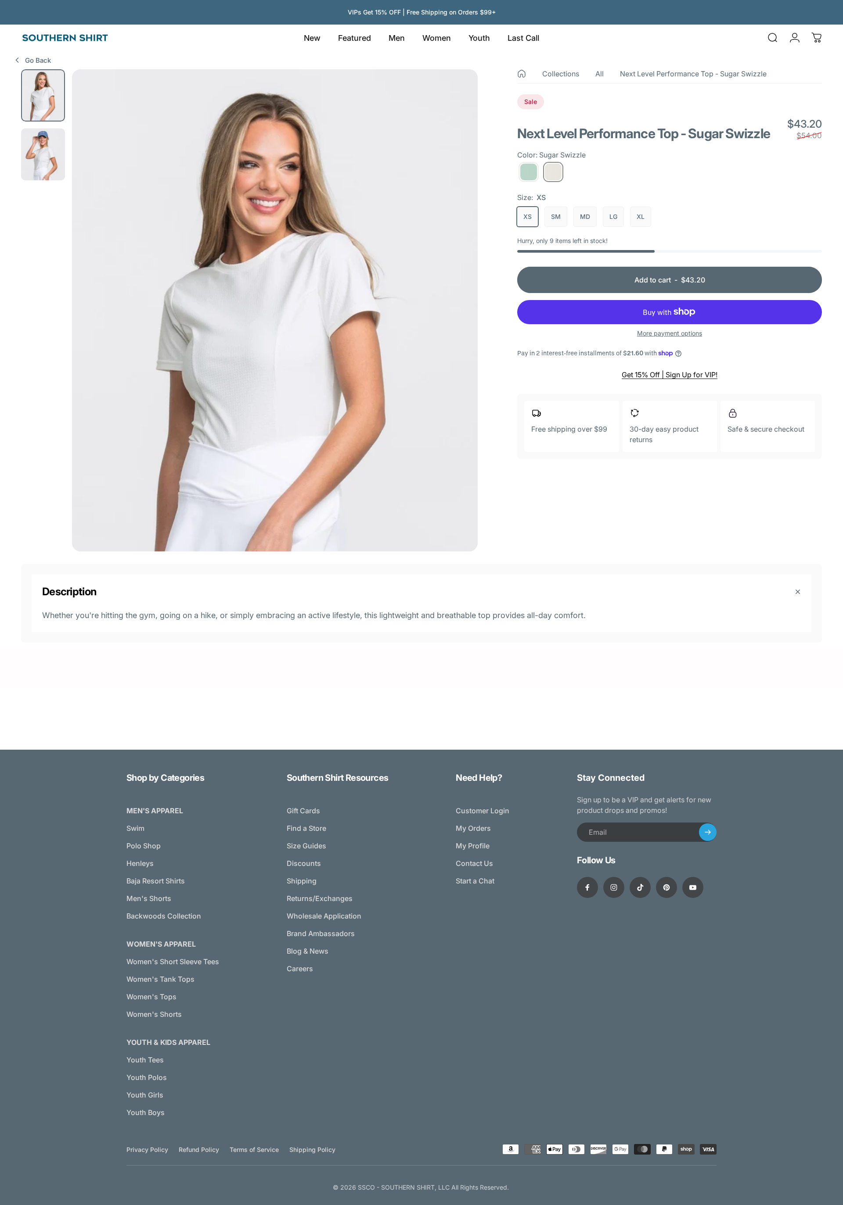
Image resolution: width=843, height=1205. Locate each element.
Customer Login (482, 810)
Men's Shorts (148, 898)
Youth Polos (146, 1077)
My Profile (473, 845)
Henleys (140, 863)
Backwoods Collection (163, 916)
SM (556, 216)
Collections (560, 73)
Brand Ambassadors (321, 933)
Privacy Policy (147, 1149)
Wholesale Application (324, 916)
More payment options (669, 333)
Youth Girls (144, 1095)
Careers (300, 968)
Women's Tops (151, 996)
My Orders (473, 828)
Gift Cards (303, 810)
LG (613, 216)
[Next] (455, 331)
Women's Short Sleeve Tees (172, 961)
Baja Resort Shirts (155, 880)
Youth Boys (145, 1112)
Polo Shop (143, 845)
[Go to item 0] (43, 95)
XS (527, 216)
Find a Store (306, 828)
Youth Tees (145, 1059)
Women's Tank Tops (160, 979)
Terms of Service (254, 1149)
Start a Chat (475, 880)
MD (585, 216)
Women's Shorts (154, 1014)
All (599, 73)
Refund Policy (199, 1149)
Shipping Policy (312, 1149)
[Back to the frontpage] (521, 73)
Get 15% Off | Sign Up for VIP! (669, 374)
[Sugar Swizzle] (553, 171)
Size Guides (306, 845)
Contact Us (474, 863)
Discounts (304, 863)
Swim (135, 828)
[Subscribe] (708, 832)
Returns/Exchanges (320, 898)
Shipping (302, 880)
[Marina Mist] (528, 171)
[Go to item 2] (43, 155)
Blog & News (307, 951)
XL (641, 216)
